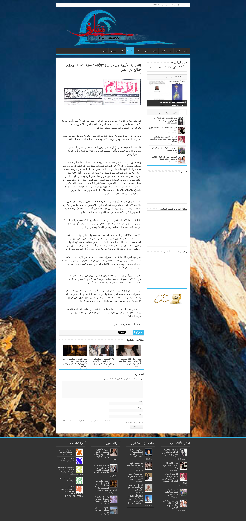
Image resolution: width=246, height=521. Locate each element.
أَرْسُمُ (123, 51)
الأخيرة (175, 113)
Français (155, 5)
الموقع (141, 414)
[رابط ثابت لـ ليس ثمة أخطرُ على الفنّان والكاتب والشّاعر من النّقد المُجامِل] (181, 159)
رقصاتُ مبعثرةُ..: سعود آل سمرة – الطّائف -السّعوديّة (101, 499)
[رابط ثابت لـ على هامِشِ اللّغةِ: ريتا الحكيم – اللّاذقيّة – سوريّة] (148, 465)
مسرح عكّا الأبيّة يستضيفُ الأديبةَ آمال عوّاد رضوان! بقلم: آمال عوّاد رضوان (129, 361)
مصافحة (172, 5)
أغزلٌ (185, 51)
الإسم (141, 401)
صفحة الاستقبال (183, 5)
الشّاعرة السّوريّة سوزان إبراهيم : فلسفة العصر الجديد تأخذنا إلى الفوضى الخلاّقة (163, 139)
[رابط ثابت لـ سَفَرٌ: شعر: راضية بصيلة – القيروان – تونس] (113, 510)
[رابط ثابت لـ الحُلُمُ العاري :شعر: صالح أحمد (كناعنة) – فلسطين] (148, 487)
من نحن (164, 5)
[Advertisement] (167, 365)
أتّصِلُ (105, 51)
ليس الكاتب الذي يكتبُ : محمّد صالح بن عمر (170, 465)
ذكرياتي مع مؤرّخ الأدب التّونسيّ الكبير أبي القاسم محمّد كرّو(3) (137, 453)
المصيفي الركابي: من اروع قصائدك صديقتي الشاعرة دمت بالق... (66, 452)
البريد (141, 408)
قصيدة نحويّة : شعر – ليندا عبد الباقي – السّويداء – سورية (136, 476)
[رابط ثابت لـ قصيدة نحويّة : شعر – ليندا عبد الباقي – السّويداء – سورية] (148, 476)
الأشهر (183, 113)
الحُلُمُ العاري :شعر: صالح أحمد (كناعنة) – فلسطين (136, 487)
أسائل (155, 51)
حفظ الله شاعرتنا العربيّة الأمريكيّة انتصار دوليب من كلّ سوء (170, 453)
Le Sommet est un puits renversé (173, 102)
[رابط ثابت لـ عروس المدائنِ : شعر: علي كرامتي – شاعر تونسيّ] (181, 150)
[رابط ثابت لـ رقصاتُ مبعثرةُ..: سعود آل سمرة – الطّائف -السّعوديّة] (113, 499)
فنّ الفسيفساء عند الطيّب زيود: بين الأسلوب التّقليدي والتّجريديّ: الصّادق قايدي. (103, 361)
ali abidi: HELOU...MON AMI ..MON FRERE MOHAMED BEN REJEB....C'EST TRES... (71, 491)
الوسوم (158, 113)
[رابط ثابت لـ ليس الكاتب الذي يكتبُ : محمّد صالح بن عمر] (181, 130)
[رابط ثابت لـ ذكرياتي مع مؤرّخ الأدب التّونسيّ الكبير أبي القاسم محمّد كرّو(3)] (148, 452)
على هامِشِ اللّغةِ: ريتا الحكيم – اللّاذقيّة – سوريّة (135, 465)
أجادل (147, 51)
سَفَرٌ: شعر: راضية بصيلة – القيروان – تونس (101, 510)
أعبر (170, 51)
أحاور (138, 51)
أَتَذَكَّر (130, 50)
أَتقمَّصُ (113, 51)
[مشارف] (123, 27)
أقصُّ (178, 51)
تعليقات (166, 113)
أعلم (163, 51)
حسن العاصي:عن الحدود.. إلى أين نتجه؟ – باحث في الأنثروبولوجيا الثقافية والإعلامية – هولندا (74, 362)
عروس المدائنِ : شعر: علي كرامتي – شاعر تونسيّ (170, 492)
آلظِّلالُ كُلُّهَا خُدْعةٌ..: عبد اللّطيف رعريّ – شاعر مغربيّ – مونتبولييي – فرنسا (135, 499)
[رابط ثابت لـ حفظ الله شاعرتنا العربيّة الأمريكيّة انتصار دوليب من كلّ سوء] (181, 121)
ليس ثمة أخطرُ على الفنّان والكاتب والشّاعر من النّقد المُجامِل (170, 504)
